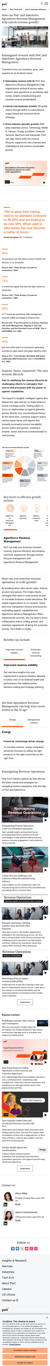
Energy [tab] (12, 719)
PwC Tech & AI (16, 9)
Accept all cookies (25, 1363)
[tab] (10, 516)
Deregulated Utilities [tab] (34, 721)
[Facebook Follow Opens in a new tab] (17, 1249)
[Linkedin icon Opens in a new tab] (5, 1205)
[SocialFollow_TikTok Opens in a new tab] (36, 1249)
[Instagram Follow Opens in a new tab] (31, 1249)
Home (4, 9)
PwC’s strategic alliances (35, 9)
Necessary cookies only (25, 1357)
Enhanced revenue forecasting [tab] (35, 652)
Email (17, 1204)
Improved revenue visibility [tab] (14, 651)
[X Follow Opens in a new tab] (22, 1249)
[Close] (47, 1317)
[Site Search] (42, 3)
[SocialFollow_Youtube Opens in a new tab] (26, 1249)
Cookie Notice (15, 1344)
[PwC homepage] (5, 3)
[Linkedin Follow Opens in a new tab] (13, 1249)
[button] (25, 171)
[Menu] (46, 4)
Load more (25, 1002)
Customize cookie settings (25, 1350)
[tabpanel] (25, 548)
